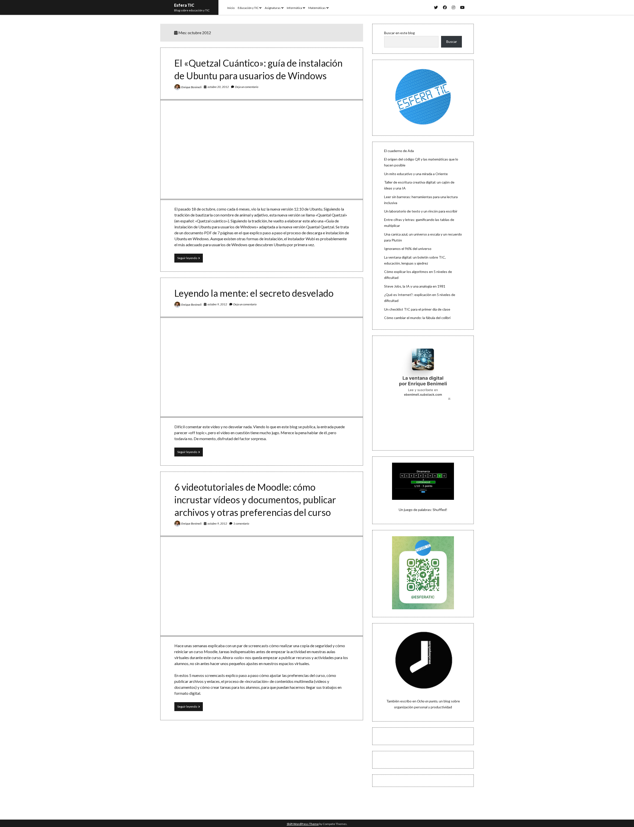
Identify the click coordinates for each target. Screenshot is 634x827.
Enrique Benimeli (191, 87)
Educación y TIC (248, 8)
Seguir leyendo (190, 259)
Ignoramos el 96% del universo (407, 248)
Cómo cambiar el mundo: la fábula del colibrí (417, 318)
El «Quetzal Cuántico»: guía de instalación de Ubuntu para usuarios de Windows (261, 149)
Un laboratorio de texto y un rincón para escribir (420, 211)
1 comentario (241, 523)
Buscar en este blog (399, 33)
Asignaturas (273, 8)
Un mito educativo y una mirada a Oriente (416, 174)
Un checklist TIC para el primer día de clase (417, 309)
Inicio (231, 8)
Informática (294, 8)
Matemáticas (317, 8)
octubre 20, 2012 (218, 87)
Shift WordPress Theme (303, 824)
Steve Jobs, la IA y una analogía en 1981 (414, 286)
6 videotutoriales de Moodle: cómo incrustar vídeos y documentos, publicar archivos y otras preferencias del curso (255, 499)
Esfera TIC (184, 5)
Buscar (451, 41)
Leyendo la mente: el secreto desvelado (254, 293)
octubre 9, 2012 (217, 304)
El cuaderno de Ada (399, 151)
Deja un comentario (246, 87)
